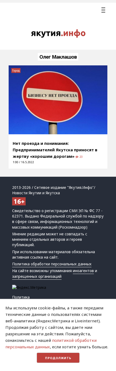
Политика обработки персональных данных (51, 264)
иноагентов (83, 270)
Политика (21, 297)
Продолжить (58, 358)
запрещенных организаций (37, 276)
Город (16, 70)
